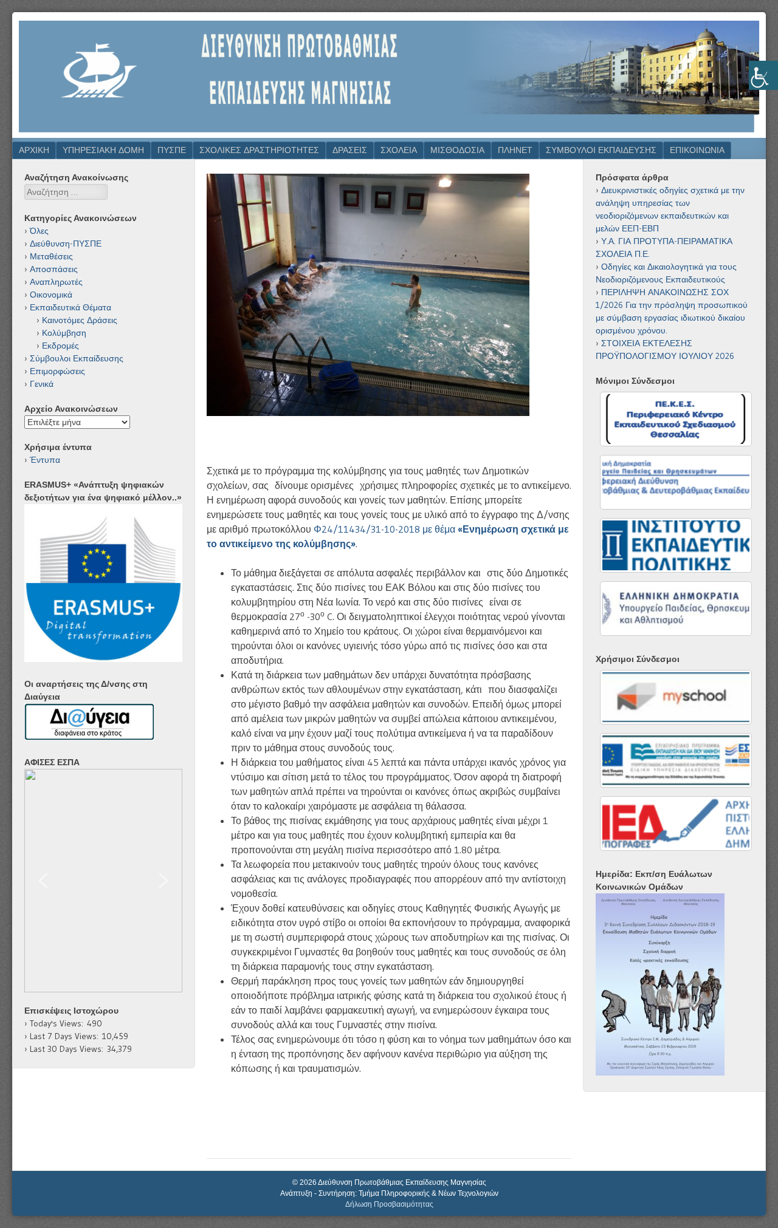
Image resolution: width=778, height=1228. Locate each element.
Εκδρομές (60, 345)
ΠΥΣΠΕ (171, 150)
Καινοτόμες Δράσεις (79, 320)
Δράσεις (349, 150)
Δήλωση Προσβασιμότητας (389, 1204)
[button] (103, 880)
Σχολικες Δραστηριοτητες (259, 150)
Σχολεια (398, 150)
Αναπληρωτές (56, 281)
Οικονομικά (51, 294)
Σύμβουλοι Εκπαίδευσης (76, 358)
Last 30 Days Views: (68, 1048)
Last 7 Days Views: (66, 1036)
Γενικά (41, 383)
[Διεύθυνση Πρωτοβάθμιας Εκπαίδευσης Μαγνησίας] (389, 134)
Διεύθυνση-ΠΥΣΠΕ (66, 243)
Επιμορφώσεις (57, 371)
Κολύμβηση (64, 332)
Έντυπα (45, 459)
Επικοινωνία (697, 150)
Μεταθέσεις (51, 256)
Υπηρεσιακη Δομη (103, 150)
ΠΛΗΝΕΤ (515, 150)
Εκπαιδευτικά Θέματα (70, 307)
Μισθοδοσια (457, 150)
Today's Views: (58, 1023)
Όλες (39, 230)
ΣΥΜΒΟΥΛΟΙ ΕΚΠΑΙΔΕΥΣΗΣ (601, 150)
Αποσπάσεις (54, 269)
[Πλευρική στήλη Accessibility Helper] (763, 75)
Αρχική (34, 150)
